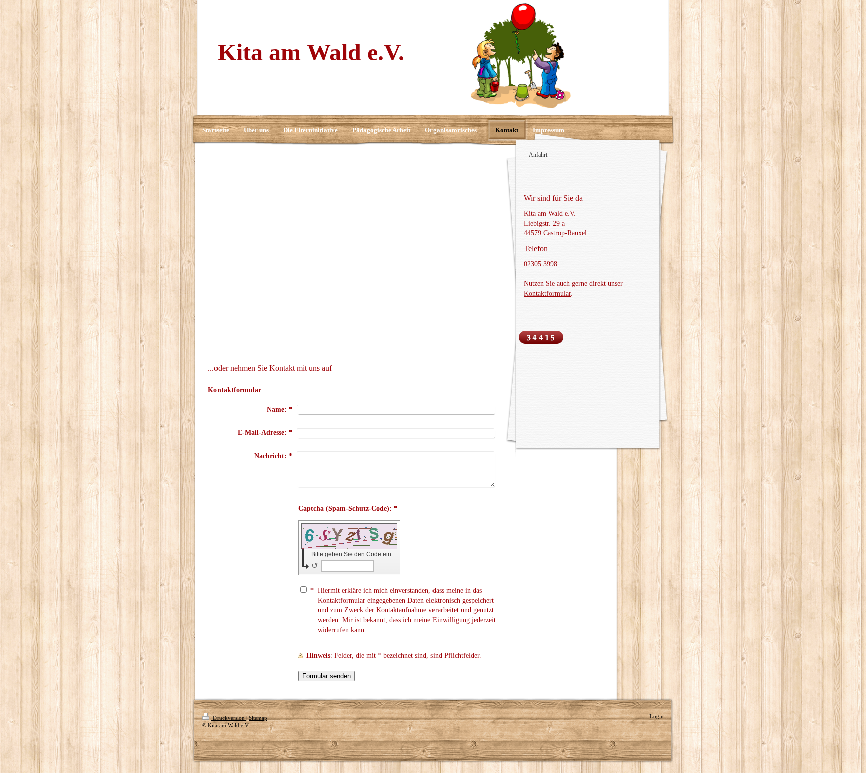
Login (657, 716)
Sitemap (258, 718)
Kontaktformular (547, 293)
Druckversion (228, 718)
